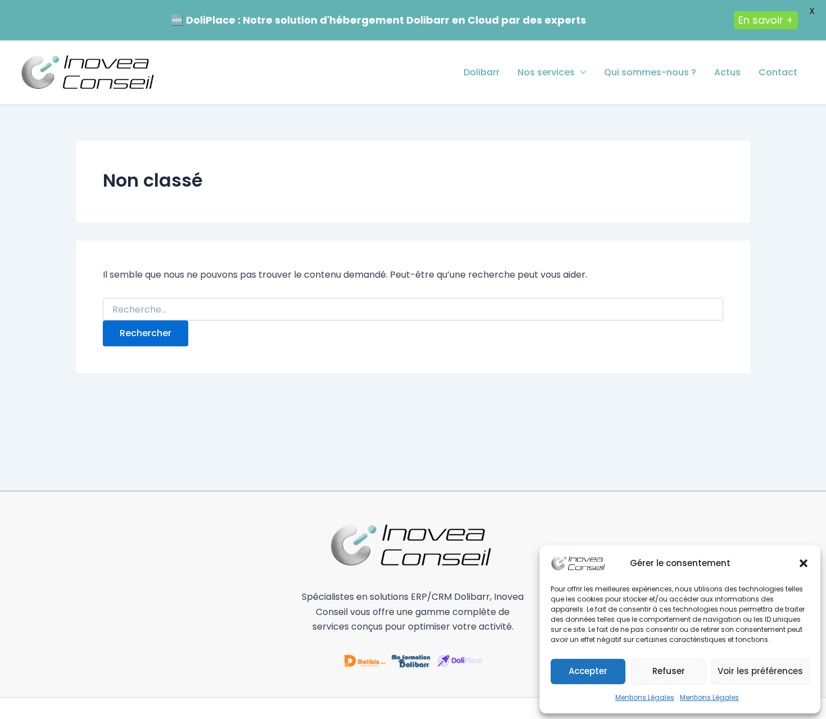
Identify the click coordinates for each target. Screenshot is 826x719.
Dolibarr (482, 72)
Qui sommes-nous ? (650, 72)
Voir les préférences (760, 671)
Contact (778, 72)
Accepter (588, 671)
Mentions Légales (644, 697)
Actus (727, 72)
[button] (803, 563)
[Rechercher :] (413, 309)
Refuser (668, 671)
